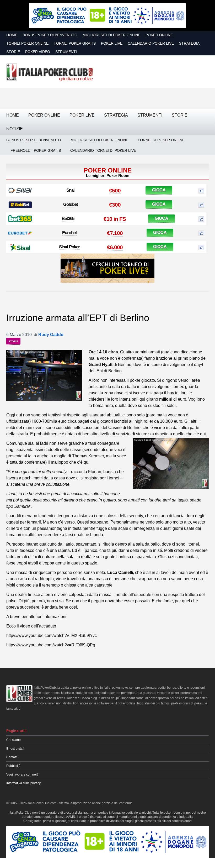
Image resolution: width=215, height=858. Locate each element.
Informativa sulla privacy (23, 783)
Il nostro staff (15, 748)
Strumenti (66, 52)
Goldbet (70, 204)
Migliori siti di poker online (111, 35)
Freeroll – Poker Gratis (35, 150)
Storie (13, 52)
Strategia (189, 43)
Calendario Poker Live (151, 43)
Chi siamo (13, 740)
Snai (70, 190)
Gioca (159, 190)
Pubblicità (13, 766)
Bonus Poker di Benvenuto (50, 35)
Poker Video (37, 52)
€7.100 (115, 233)
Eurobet (69, 232)
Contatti (11, 757)
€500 (115, 190)
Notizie (14, 129)
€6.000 (115, 247)
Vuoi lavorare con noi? (22, 774)
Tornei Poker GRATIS (75, 43)
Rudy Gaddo (50, 334)
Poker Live (111, 43)
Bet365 (68, 218)
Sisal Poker (69, 246)
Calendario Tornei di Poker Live (103, 150)
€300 (115, 205)
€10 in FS (115, 219)
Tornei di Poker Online (161, 140)
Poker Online (159, 35)
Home (11, 35)
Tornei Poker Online (27, 43)
